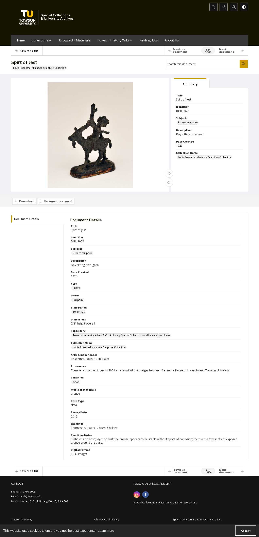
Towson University (21, 519)
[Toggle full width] (169, 173)
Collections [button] (40, 40)
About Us (172, 40)
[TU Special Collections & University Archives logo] (47, 17)
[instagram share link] (137, 494)
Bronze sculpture (188, 122)
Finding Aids (149, 40)
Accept (246, 530)
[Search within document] (244, 64)
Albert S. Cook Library (106, 519)
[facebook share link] (145, 494)
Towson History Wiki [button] (113, 40)
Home (20, 40)
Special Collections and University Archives (197, 519)
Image (76, 288)
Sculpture (78, 300)
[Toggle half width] (169, 183)
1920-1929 (79, 312)
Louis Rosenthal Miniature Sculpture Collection (39, 68)
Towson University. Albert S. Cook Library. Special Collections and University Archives (121, 335)
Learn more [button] (106, 530)
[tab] (190, 83)
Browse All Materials (74, 40)
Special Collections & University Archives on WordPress (165, 502)
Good (76, 382)
